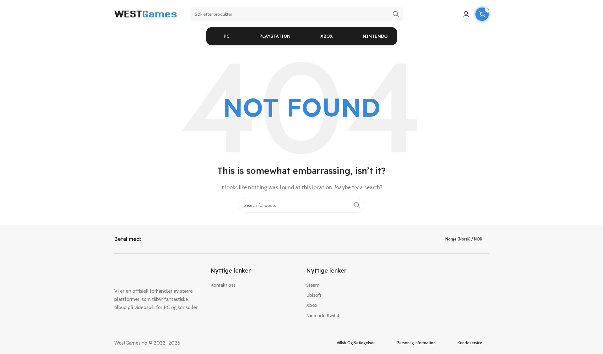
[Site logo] (145, 14)
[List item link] (253, 285)
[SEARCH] (396, 14)
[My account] (466, 14)
